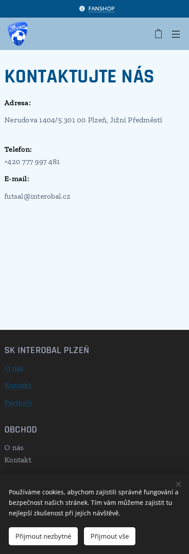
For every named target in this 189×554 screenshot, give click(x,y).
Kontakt (17, 385)
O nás (14, 368)
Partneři (18, 402)
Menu (176, 34)
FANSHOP (101, 8)
